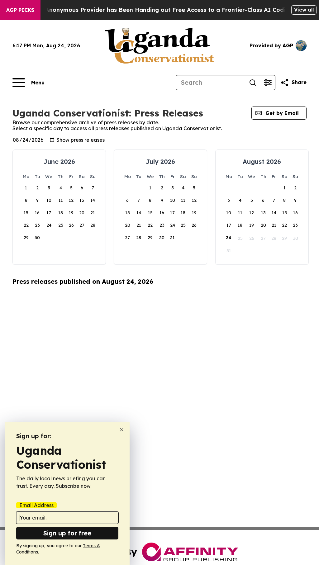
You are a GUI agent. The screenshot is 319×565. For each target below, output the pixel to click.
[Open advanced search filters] (267, 82)
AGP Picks (20, 10)
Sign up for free (67, 533)
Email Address (36, 505)
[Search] (252, 82)
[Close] (122, 430)
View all (304, 10)
